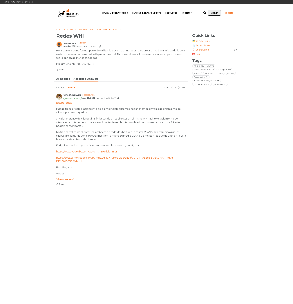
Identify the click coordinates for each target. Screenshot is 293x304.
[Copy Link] (100, 46)
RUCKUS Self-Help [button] (204, 66)
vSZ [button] (230, 73)
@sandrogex (64, 102)
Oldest (69, 87)
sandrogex (69, 43)
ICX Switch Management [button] (206, 80)
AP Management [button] (214, 73)
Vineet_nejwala (72, 95)
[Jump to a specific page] (183, 87)
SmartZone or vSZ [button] (204, 69)
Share (60, 69)
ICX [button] (197, 73)
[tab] (63, 78)
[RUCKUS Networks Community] (68, 13)
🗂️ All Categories (201, 41)
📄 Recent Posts (201, 45)
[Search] (205, 13)
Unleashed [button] (220, 84)
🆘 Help (196, 54)
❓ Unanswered (214, 49)
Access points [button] (201, 77)
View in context (65, 179)
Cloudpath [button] (224, 69)
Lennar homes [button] (202, 84)
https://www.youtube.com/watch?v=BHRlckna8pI (86, 151)
